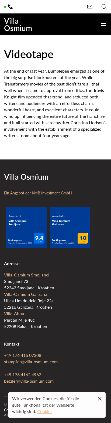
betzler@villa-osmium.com (29, 381)
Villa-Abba (14, 313)
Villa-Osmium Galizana (25, 294)
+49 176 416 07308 (22, 355)
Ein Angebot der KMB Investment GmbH (38, 192)
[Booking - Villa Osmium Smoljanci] (26, 246)
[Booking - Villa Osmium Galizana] (70, 246)
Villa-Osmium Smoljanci (26, 275)
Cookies (44, 411)
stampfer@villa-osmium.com (31, 361)
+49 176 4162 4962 (22, 374)
